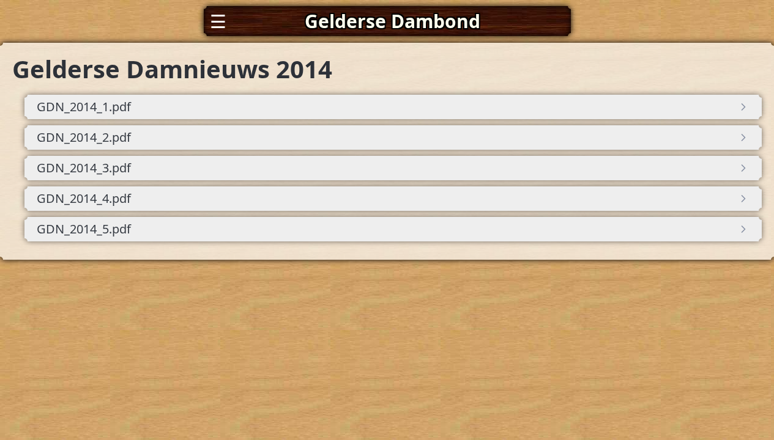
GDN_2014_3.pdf (84, 168)
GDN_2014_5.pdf (84, 229)
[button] (387, 21)
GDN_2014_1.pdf (84, 106)
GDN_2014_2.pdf (84, 137)
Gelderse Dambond (392, 21)
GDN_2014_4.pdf (84, 198)
